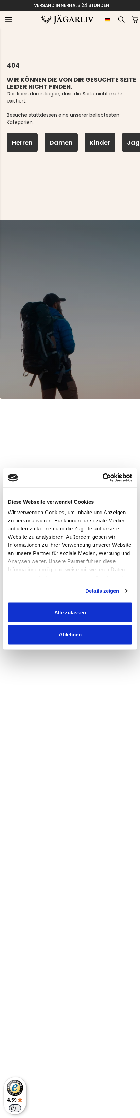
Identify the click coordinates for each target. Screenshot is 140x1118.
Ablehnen (70, 634)
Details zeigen (102, 591)
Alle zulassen (70, 612)
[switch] (15, 1108)
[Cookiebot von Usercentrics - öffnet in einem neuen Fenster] (102, 477)
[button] (8, 19)
